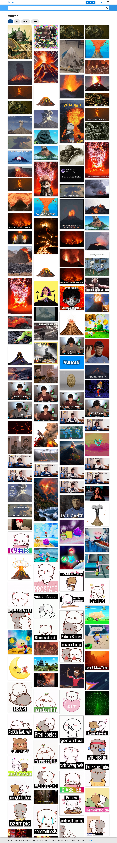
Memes (35, 21)
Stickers (25, 21)
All (10, 21)
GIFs (17, 21)
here (90, 840)
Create (91, 2)
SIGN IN (101, 2)
